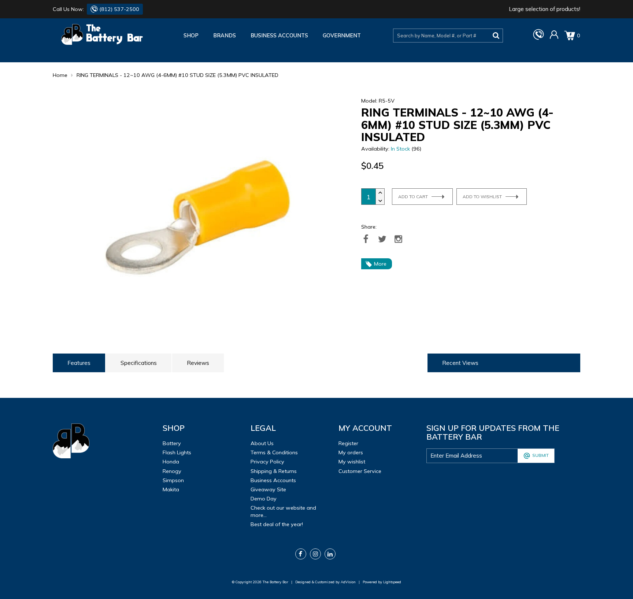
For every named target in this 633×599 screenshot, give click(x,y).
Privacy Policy (267, 461)
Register (348, 443)
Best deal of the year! (277, 524)
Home (60, 75)
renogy (172, 471)
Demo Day (264, 498)
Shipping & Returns (274, 471)
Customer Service (359, 471)
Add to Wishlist (482, 196)
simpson (173, 480)
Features (78, 362)
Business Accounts (279, 35)
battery (172, 443)
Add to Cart (413, 196)
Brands (224, 35)
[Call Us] (538, 38)
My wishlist (351, 461)
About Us (262, 443)
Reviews (198, 362)
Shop (191, 35)
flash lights (177, 452)
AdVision (348, 582)
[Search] (496, 35)
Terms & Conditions (274, 452)
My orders (350, 452)
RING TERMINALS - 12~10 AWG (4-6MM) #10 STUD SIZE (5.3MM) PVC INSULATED (177, 75)
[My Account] (554, 37)
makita (171, 489)
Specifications (139, 362)
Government (342, 35)
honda (171, 461)
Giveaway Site (268, 489)
